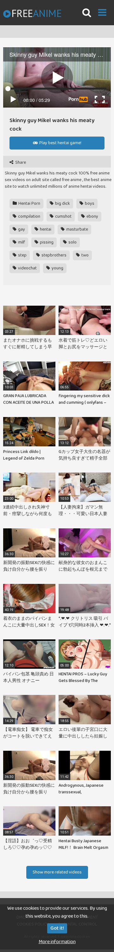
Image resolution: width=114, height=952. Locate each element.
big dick (62, 203)
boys (89, 203)
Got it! (57, 928)
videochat (27, 268)
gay (21, 229)
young (57, 268)
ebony (92, 216)
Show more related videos (57, 872)
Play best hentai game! (59, 142)
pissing (46, 242)
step (22, 255)
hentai (45, 229)
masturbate (76, 229)
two (84, 255)
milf (21, 242)
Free (36, 13)
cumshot (63, 216)
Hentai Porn (28, 203)
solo (72, 242)
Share (20, 162)
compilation (28, 216)
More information (57, 942)
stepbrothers (53, 255)
